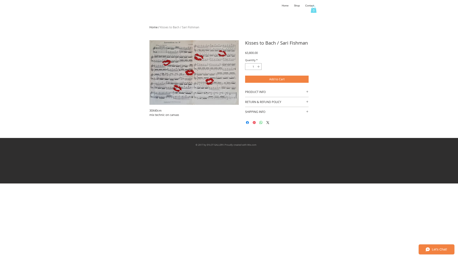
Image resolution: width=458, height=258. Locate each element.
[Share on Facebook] (247, 122)
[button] (297, 5)
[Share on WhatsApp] (261, 122)
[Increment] (259, 66)
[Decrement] (248, 66)
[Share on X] (268, 122)
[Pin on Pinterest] (254, 122)
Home (153, 27)
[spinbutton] (253, 66)
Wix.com (251, 144)
